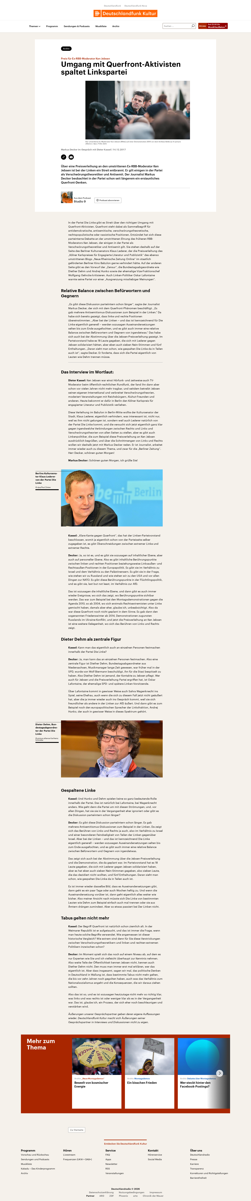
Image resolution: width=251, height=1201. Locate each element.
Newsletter (111, 1163)
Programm (52, 26)
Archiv (115, 26)
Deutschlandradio (200, 1154)
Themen (33, 26)
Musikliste (100, 26)
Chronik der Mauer (153, 1195)
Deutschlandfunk (112, 5)
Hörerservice (155, 1154)
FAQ (107, 1154)
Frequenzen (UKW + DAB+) (77, 1159)
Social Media (155, 1159)
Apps (108, 1159)
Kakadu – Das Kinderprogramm (38, 1168)
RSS (107, 1168)
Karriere (194, 1163)
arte (135, 1195)
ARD (101, 1195)
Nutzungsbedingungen (131, 1192)
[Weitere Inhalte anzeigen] (218, 1073)
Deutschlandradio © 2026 (125, 1188)
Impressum (156, 1192)
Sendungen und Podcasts (35, 1159)
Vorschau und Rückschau (35, 1154)
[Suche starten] (193, 26)
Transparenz (197, 1168)
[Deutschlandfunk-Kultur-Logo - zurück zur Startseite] (125, 13)
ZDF (111, 1195)
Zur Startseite (76, 1130)
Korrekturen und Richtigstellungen (209, 1173)
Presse (193, 1159)
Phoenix (123, 1195)
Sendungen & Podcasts (77, 26)
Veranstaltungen (114, 1173)
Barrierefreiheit (198, 1177)
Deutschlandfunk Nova (135, 5)
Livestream (69, 1154)
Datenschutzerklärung (101, 1192)
